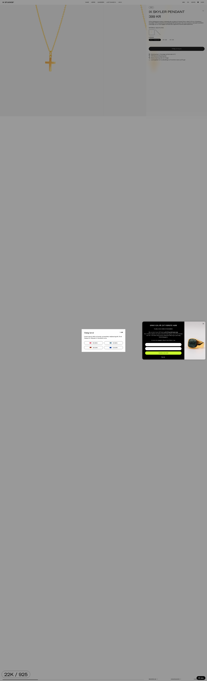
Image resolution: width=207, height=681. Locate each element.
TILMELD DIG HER (163, 353)
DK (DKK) (95, 343)
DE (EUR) (95, 347)
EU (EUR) (115, 347)
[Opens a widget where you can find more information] (200, 678)
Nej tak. (163, 357)
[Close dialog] (203, 323)
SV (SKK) (115, 343)
